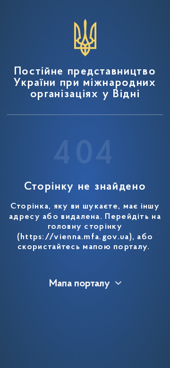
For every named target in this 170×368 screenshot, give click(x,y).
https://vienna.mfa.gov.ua (74, 237)
